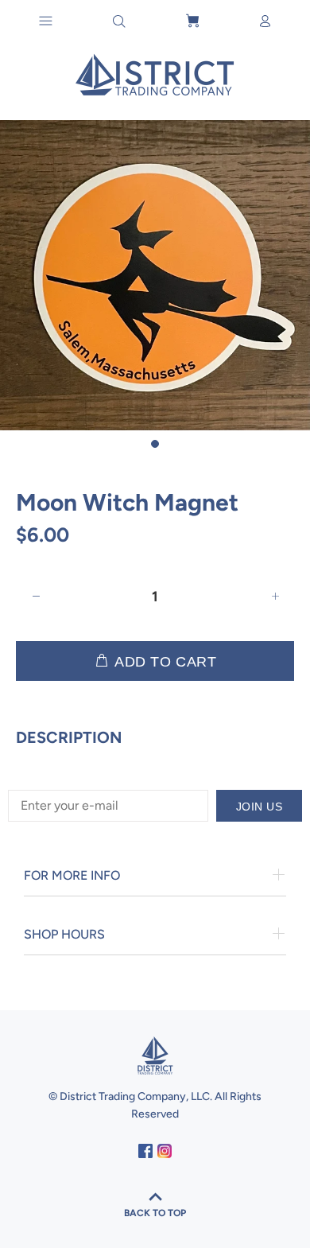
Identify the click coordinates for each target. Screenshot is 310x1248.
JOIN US (259, 806)
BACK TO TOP (155, 1213)
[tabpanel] (155, 275)
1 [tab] (155, 444)
